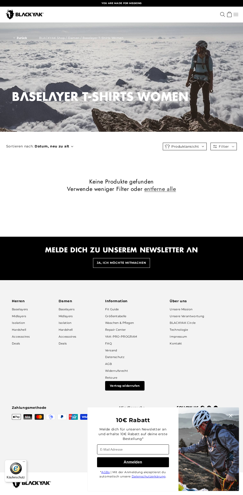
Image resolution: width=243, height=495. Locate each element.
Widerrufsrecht (116, 370)
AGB (108, 364)
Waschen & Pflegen (119, 323)
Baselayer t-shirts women (103, 38)
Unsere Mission (181, 309)
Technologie (179, 329)
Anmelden (133, 462)
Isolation (18, 323)
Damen (73, 38)
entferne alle (160, 189)
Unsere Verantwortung (187, 316)
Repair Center (115, 329)
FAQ (108, 343)
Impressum (178, 336)
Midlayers (19, 316)
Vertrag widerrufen (125, 385)
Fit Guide (112, 309)
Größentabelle (115, 316)
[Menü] (24, 463)
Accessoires (21, 336)
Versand (111, 350)
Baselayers (20, 309)
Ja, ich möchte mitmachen (121, 262)
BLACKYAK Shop (52, 38)
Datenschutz (114, 357)
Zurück (22, 38)
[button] (236, 14)
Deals (16, 343)
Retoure (111, 377)
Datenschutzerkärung (149, 476)
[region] (121, 3)
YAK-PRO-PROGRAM (121, 336)
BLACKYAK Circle (183, 323)
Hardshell (19, 329)
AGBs (105, 472)
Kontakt (176, 343)
